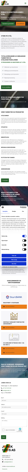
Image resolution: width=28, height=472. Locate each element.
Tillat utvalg (14, 259)
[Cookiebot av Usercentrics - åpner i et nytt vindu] (20, 207)
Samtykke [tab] (5, 211)
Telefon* (3, 404)
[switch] (24, 240)
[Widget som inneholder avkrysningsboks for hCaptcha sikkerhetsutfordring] (12, 430)
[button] (8, 24)
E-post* (2, 411)
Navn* (2, 397)
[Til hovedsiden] (8, 3)
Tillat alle (14, 255)
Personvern (4, 469)
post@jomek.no (7, 390)
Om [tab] (23, 211)
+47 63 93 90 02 (7, 388)
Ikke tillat (14, 263)
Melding (3, 418)
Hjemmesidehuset (11, 466)
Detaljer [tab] (14, 211)
